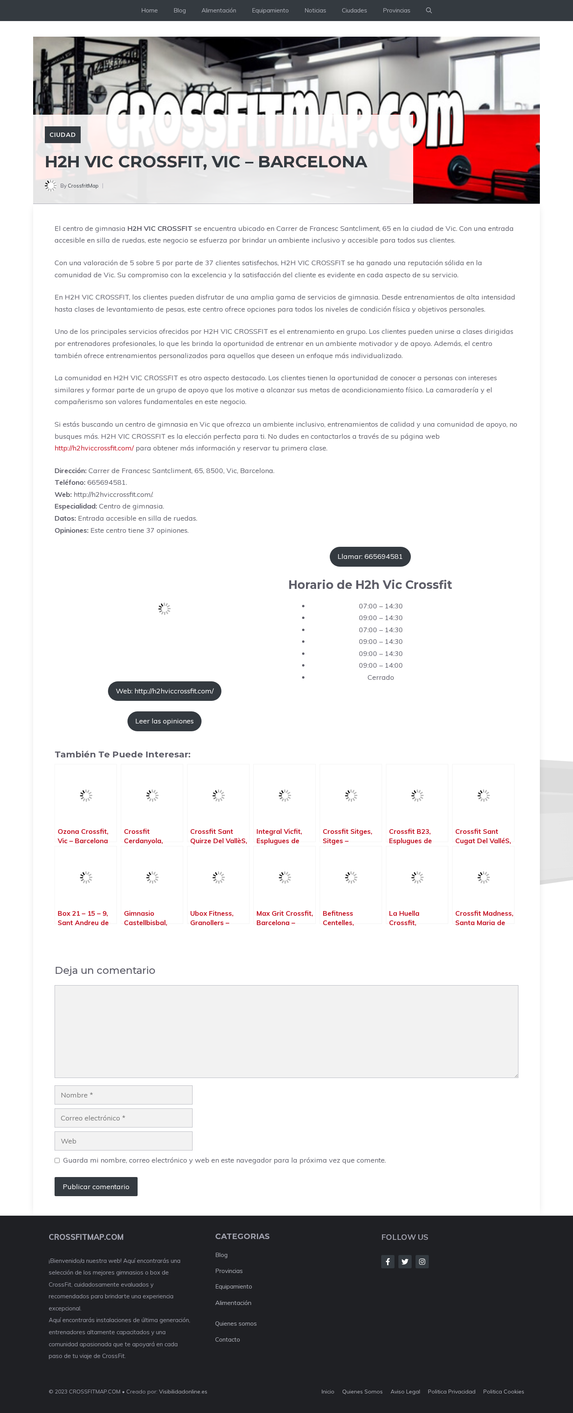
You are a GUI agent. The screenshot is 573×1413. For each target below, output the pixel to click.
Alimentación (219, 10)
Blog (179, 10)
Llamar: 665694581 (370, 556)
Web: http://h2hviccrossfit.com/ (165, 690)
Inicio (328, 1391)
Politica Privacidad (452, 1391)
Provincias (396, 10)
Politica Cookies (503, 1391)
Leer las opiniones (164, 720)
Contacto (227, 1339)
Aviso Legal (405, 1391)
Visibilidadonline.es (183, 1391)
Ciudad (63, 134)
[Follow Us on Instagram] (422, 1261)
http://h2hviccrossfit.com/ (94, 447)
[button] (429, 10)
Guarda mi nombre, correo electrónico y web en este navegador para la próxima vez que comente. (224, 1160)
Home (149, 10)
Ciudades (354, 10)
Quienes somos (236, 1323)
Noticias (315, 10)
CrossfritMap (83, 186)
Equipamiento (270, 10)
